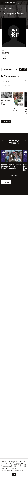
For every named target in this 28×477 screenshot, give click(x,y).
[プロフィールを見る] (24, 3)
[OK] (14, 474)
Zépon (15, 108)
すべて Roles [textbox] (6, 85)
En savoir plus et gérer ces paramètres (12, 470)
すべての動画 (5, 182)
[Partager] (21, 69)
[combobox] (14, 81)
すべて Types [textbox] (6, 81)
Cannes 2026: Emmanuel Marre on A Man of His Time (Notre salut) (11, 166)
